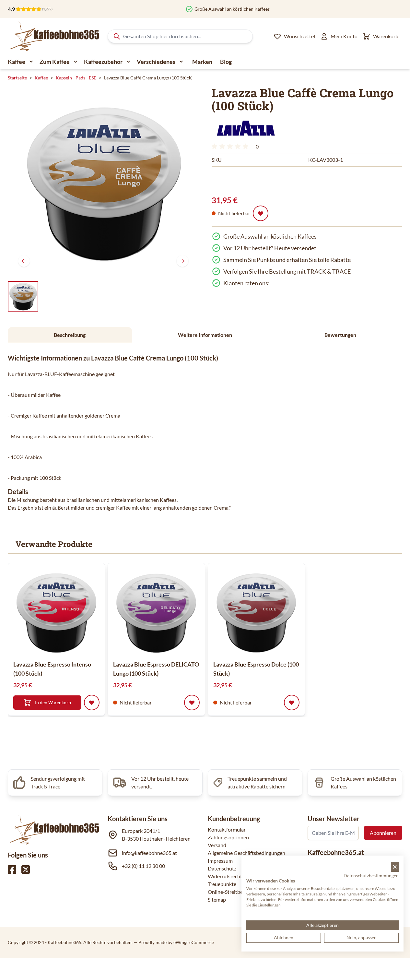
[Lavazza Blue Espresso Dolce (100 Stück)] (256, 611)
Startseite (17, 77)
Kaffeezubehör (103, 61)
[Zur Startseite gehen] (54, 36)
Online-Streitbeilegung (233, 892)
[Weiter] (182, 261)
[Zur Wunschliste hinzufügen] (260, 213)
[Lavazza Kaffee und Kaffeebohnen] (246, 128)
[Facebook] (12, 869)
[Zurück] (24, 261)
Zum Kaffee (55, 61)
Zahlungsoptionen (228, 837)
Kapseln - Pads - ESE (76, 77)
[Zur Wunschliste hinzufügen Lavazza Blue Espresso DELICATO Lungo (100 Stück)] (192, 702)
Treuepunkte (222, 884)
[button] (246, 128)
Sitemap (217, 899)
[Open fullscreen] (103, 181)
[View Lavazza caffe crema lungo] (23, 296)
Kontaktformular (227, 829)
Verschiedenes (156, 61)
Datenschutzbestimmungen (371, 875)
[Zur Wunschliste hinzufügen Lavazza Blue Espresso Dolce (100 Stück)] (291, 702)
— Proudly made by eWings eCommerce (174, 942)
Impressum (220, 860)
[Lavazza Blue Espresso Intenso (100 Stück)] (56, 611)
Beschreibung (70, 335)
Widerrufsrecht (225, 876)
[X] (25, 869)
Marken (202, 61)
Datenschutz (222, 868)
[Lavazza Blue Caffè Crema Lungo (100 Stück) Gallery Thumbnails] (23, 296)
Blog (226, 61)
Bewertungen (340, 335)
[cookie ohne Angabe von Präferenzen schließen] (395, 867)
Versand (217, 845)
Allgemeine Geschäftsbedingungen (246, 853)
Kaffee (16, 61)
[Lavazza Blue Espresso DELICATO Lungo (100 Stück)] (156, 611)
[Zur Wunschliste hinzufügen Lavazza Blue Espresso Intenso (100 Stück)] (92, 702)
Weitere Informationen (205, 335)
